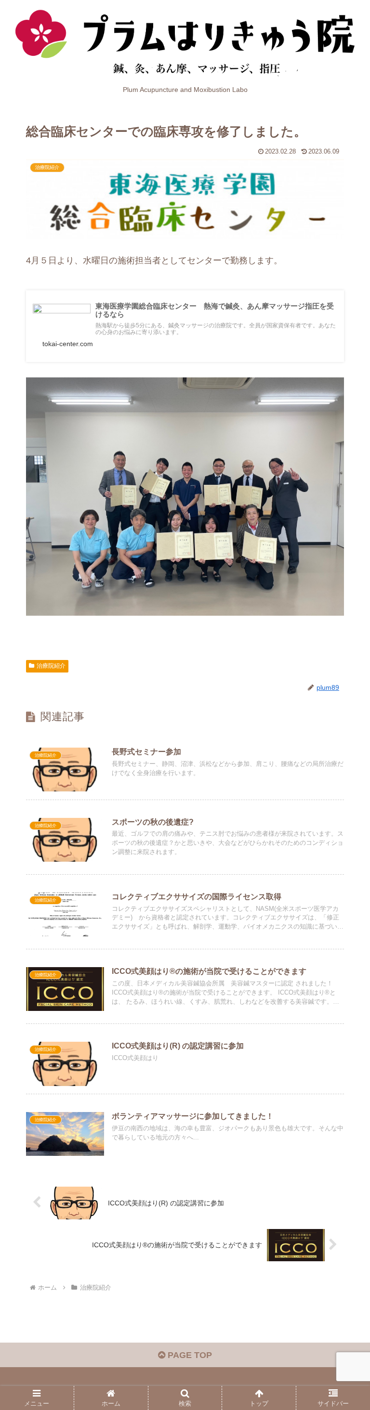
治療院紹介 (51, 665)
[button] (341, 1275)
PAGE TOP (188, 1355)
